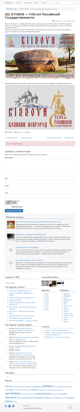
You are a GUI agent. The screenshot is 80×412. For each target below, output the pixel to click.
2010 (47, 308)
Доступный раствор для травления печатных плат (38, 221)
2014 (47, 300)
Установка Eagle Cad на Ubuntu (29, 260)
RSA (17, 390)
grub (40, 387)
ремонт (9, 401)
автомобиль (13, 393)
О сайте (44, 3)
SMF (22, 390)
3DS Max (66, 294)
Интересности (68, 306)
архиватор (33, 394)
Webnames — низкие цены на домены (57, 337)
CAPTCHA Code (17, 207)
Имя (6, 178)
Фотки (66, 317)
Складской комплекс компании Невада (21, 316)
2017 (47, 294)
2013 (47, 302)
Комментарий (9, 157)
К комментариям (70, 21)
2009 (47, 310)
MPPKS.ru (9, 2)
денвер (58, 394)
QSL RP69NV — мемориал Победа (20, 318)
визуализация (43, 393)
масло (32, 397)
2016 (47, 296)
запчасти (11, 397)
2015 (47, 298)
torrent (29, 390)
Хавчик (66, 319)
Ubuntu (66, 302)
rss (19, 390)
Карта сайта (26, 405)
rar (14, 390)
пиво (65, 398)
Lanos (66, 298)
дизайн (64, 393)
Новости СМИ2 (10, 283)
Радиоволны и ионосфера (27, 247)
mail (57, 387)
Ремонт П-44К (68, 313)
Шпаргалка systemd (15, 300)
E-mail (6, 186)
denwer (19, 387)
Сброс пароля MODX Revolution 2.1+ (20, 291)
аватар (61, 390)
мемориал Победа (42, 397)
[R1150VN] (40, 56)
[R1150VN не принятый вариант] (40, 107)
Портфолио (28, 3)
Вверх (70, 408)
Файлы (36, 3)
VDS (65, 304)
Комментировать (58, 21)
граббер (54, 394)
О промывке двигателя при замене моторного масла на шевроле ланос (23, 363)
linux (53, 386)
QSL (15, 9)
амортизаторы (25, 394)
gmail (31, 387)
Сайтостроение (69, 315)
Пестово (66, 312)
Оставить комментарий (54, 138)
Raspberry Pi (68, 300)
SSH (25, 390)
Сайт (6, 193)
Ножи (65, 308)
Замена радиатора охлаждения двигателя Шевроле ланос (21, 329)
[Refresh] (19, 201)
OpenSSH (69, 387)
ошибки (61, 398)
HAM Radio (9, 9)
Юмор (66, 321)
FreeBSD (27, 387)
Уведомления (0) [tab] (26, 138)
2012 (47, 304)
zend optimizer (49, 390)
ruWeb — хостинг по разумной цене (56, 330)
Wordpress (41, 390)
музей (52, 398)
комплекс (25, 397)
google (36, 386)
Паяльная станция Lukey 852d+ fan (31, 234)
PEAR (7, 390)
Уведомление (69, 138)
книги (19, 397)
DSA (23, 387)
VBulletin (34, 389)
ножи (57, 397)
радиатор (71, 397)
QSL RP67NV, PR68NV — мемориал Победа (23, 321)
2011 (47, 306)
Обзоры (66, 310)
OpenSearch (62, 387)
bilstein (15, 387)
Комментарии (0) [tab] (11, 138)
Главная (18, 3)
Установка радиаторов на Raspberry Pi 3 (22, 298)
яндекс (16, 402)
